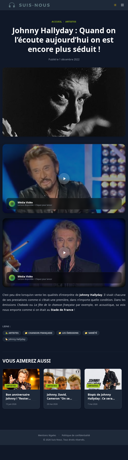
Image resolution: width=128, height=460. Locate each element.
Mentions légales (47, 435)
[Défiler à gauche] (4, 391)
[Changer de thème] (115, 5)
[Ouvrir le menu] (122, 5)
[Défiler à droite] (124, 391)
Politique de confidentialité (76, 435)
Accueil (57, 21)
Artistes (70, 21)
